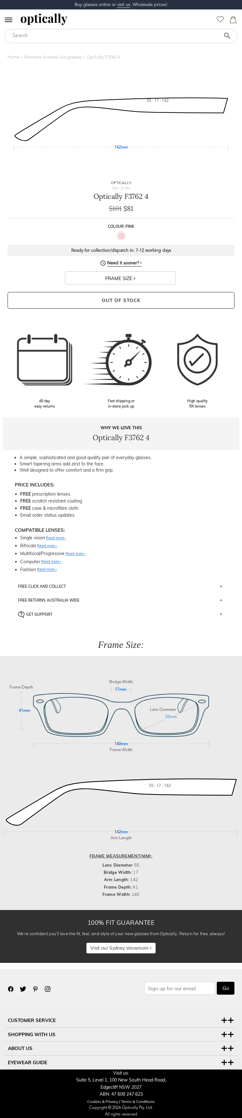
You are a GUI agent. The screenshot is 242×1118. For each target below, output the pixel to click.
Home (14, 57)
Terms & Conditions (138, 1101)
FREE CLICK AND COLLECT (42, 586)
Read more (55, 538)
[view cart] (232, 21)
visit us (123, 5)
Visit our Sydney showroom (120, 948)
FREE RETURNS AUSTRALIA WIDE (48, 600)
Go (225, 988)
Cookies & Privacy (102, 1101)
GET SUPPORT (39, 614)
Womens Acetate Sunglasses (53, 57)
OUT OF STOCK (121, 300)
